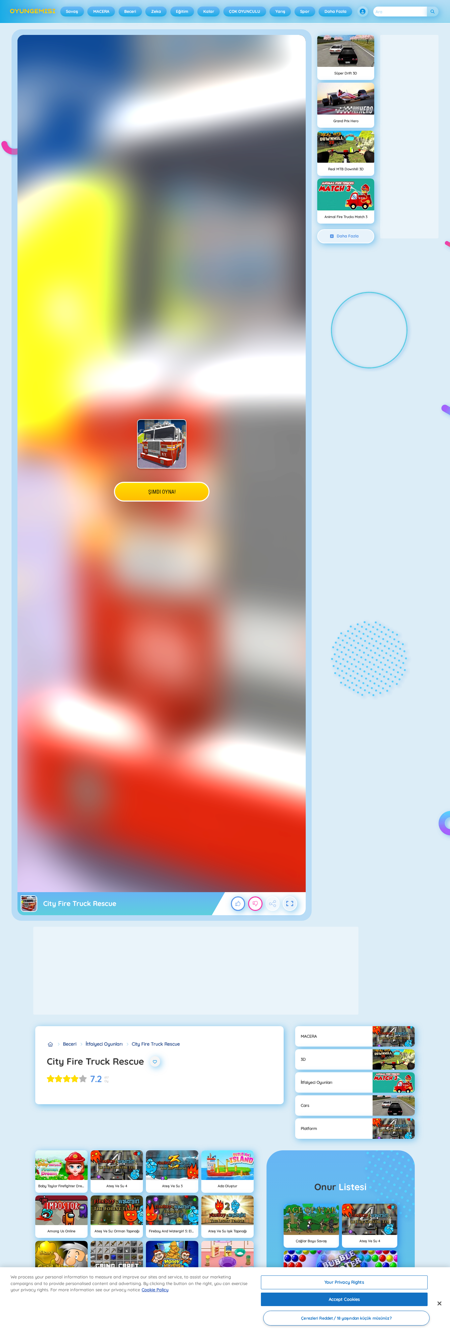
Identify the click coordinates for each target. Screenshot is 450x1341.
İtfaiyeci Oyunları (104, 1044)
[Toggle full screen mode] (290, 903)
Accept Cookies (344, 1299)
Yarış (280, 11)
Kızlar (208, 11)
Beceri (130, 11)
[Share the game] (273, 903)
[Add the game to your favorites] (155, 1061)
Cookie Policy (155, 1289)
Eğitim (182, 11)
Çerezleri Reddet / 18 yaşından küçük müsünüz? (346, 1318)
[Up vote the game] (238, 903)
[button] (362, 11)
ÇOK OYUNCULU (244, 11)
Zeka (156, 11)
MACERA (101, 11)
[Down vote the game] (255, 903)
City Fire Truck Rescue (156, 1044)
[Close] (439, 1303)
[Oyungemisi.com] (50, 1044)
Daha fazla (335, 11)
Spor (304, 11)
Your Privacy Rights (344, 1282)
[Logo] (32, 11)
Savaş (72, 11)
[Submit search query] (432, 12)
